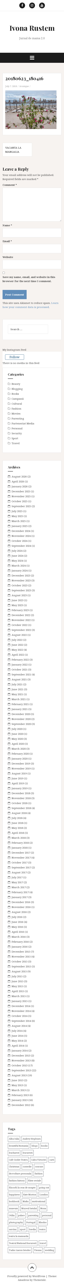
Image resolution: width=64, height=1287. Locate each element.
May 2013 (17, 1085)
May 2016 (17, 926)
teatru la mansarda (18, 1236)
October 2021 (19, 669)
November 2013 (21, 1060)
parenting (33, 1215)
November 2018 (21, 798)
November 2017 (21, 857)
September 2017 (21, 867)
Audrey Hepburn (32, 1138)
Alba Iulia (14, 1138)
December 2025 (21, 491)
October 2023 (19, 585)
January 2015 (20, 1001)
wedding (49, 1250)
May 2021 (17, 694)
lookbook (14, 1201)
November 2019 (21, 768)
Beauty (16, 383)
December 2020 (21, 714)
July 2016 (17, 917)
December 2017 (21, 852)
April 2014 (18, 1045)
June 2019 (17, 778)
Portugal (30, 1222)
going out (44, 1187)
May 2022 (17, 649)
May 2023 (17, 605)
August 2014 (19, 1025)
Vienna (37, 1250)
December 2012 (21, 1105)
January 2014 (20, 1050)
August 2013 (19, 1075)
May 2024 (17, 560)
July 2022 (17, 639)
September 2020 (21, 724)
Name (7, 225)
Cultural (17, 403)
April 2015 (18, 991)
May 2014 (17, 1040)
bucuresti (28, 1152)
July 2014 (17, 1030)
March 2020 (19, 748)
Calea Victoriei (38, 1159)
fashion (38, 1173)
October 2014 (19, 1016)
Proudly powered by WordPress (26, 1276)
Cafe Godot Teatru (18, 1159)
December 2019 (21, 763)
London (44, 1194)
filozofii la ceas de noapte (22, 1187)
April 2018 (18, 832)
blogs (35, 1145)
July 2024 (17, 550)
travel (43, 1243)
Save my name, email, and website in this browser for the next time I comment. (29, 279)
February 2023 (20, 610)
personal (46, 1215)
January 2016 (20, 946)
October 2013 (19, 1065)
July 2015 (17, 976)
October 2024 (19, 540)
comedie (27, 1166)
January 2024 (20, 570)
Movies (16, 413)
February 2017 (20, 892)
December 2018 (21, 793)
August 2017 (19, 872)
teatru (42, 1229)
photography (16, 1222)
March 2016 (19, 936)
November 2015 (21, 956)
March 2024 (19, 565)
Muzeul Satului (29, 1208)
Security (17, 433)
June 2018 (17, 823)
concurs (39, 1166)
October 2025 (19, 501)
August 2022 (19, 635)
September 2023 (21, 590)
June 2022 (17, 644)
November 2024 (21, 536)
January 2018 (20, 847)
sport (22, 1229)
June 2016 (17, 922)
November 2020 (21, 719)
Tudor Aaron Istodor (20, 1250)
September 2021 (21, 674)
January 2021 (20, 709)
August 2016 (19, 912)
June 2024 (17, 555)
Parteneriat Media (23, 423)
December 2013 (21, 1055)
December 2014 (21, 1006)
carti (51, 1159)
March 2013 (19, 1090)
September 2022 (21, 630)
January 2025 (20, 526)
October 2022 (19, 625)
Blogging (17, 388)
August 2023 (19, 595)
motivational (38, 1201)
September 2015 (21, 966)
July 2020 (17, 729)
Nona (43, 1208)
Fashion (16, 408)
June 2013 (17, 1080)
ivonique (24, 86)
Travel (16, 443)
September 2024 (21, 545)
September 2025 (21, 506)
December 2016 (21, 902)
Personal (17, 428)
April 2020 (18, 743)
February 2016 (20, 941)
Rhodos (43, 1222)
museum (13, 1208)
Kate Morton (29, 1194)
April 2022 (18, 654)
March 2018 (19, 837)
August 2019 (19, 773)
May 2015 (17, 986)
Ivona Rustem (32, 28)
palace (21, 1215)
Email (7, 241)
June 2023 (17, 600)
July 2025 (17, 511)
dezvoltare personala (20, 1173)
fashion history (17, 1180)
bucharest (14, 1152)
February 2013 (20, 1095)
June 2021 (17, 689)
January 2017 (20, 897)
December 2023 (21, 575)
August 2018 (19, 813)
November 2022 (21, 620)
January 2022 (20, 664)
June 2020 (17, 733)
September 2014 (21, 1021)
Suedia (32, 1229)
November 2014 (21, 1011)
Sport (15, 438)
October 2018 (19, 803)
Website (8, 257)
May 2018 (17, 828)
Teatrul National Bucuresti (22, 1243)
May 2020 (17, 738)
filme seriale (34, 1180)
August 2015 (19, 971)
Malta (26, 1201)
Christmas (14, 1166)
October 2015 (19, 961)
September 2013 (21, 1070)
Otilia (12, 1215)
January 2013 (20, 1100)
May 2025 (17, 516)
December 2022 (21, 615)
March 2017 (19, 887)
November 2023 (21, 580)
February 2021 (20, 704)
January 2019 (20, 788)
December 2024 (21, 531)
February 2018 (20, 842)
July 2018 (17, 818)
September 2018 (21, 808)
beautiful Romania (18, 1145)
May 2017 (17, 882)
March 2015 (19, 996)
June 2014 (17, 1035)
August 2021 (19, 679)
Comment (10, 185)
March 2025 (19, 521)
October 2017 (19, 862)
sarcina (12, 1229)
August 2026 (19, 476)
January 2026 (20, 486)
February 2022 (20, 659)
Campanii (18, 398)
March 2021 (19, 699)
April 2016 (18, 931)
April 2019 (18, 783)
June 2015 (17, 981)
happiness (14, 1194)
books (44, 1145)
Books (15, 393)
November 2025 (21, 496)
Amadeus (23, 1280)
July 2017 (17, 877)
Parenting (18, 418)
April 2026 (18, 481)
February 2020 (20, 753)
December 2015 (21, 951)
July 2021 (17, 684)
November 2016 (21, 907)
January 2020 (20, 758)
